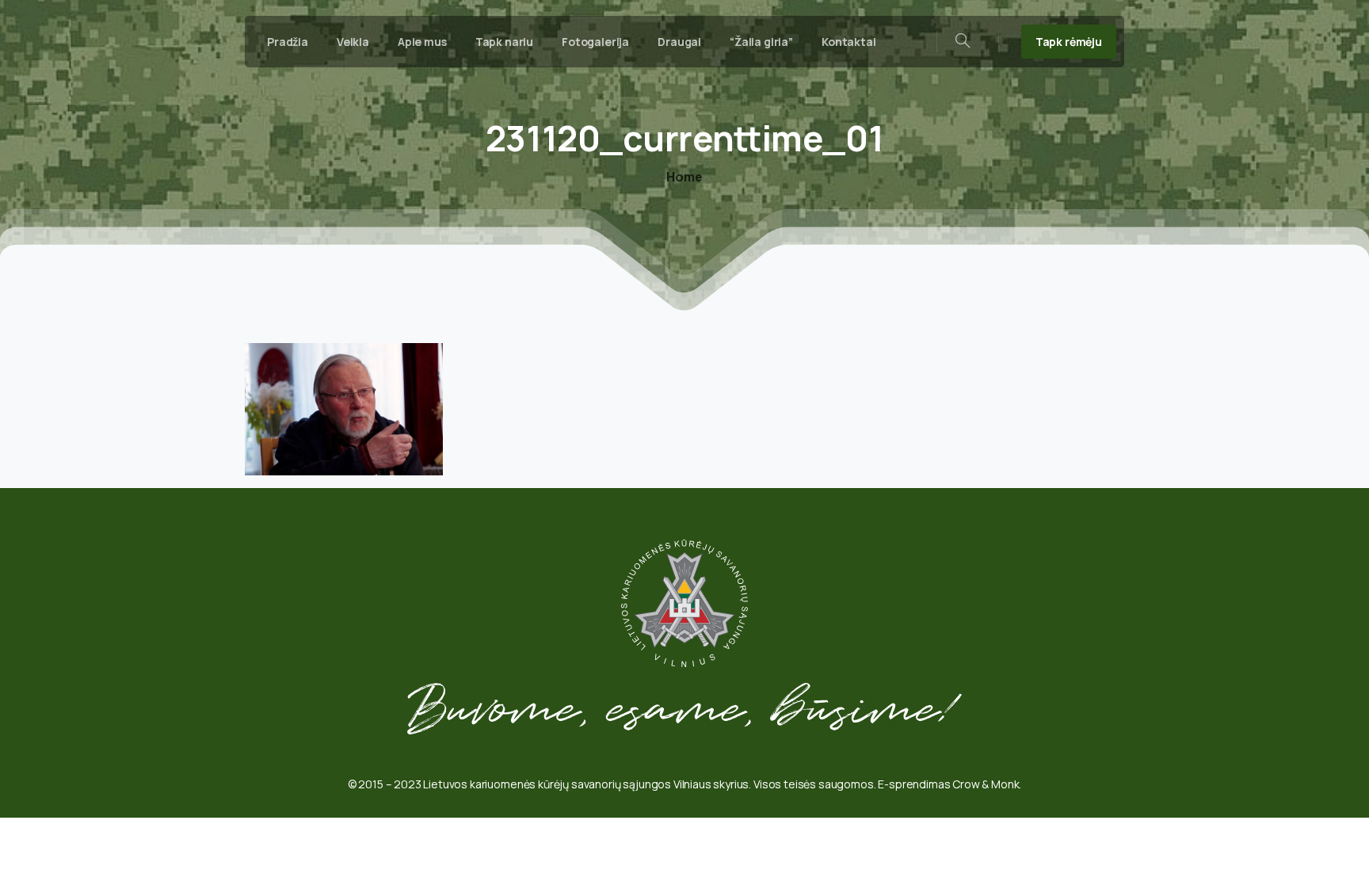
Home (684, 176)
